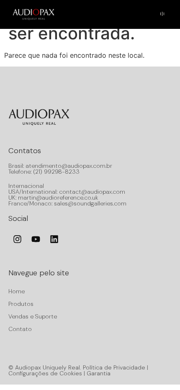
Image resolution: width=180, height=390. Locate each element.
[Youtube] (35, 239)
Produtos (20, 304)
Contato (20, 329)
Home (16, 291)
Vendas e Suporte (32, 316)
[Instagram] (17, 239)
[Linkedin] (54, 239)
